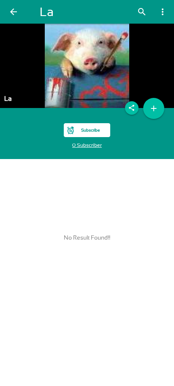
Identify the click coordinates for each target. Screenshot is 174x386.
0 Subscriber (87, 145)
